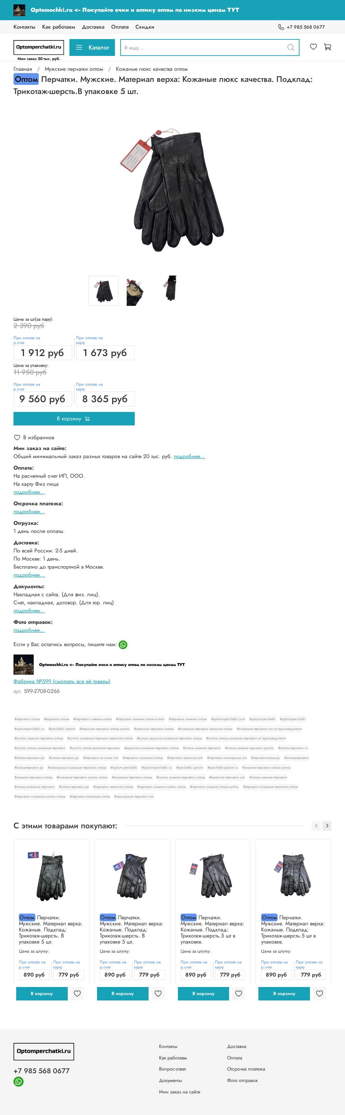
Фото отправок (242, 1080)
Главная (22, 69)
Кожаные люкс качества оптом (152, 69)
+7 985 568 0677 (306, 27)
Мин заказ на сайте (179, 1091)
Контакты (24, 27)
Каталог (99, 47)
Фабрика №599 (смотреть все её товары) (62, 681)
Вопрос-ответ (172, 1068)
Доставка (93, 27)
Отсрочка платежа (246, 1068)
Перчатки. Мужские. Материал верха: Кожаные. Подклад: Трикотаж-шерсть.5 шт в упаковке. (212, 930)
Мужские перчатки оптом (74, 69)
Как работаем (58, 27)
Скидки (144, 27)
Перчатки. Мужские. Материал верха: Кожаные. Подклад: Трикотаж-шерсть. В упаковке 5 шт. (51, 930)
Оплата (120, 27)
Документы (170, 1080)
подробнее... (189, 456)
